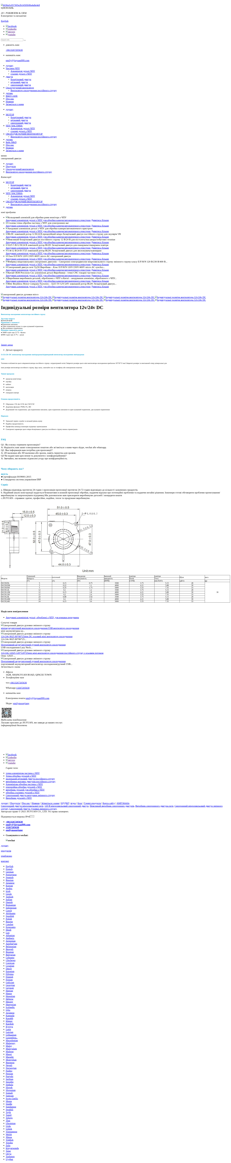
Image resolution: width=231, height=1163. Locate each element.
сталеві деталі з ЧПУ (21, 73)
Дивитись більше (100, 220)
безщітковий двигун (21, 79)
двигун (9, 76)
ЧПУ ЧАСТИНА (14, 125)
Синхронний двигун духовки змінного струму (33, 808)
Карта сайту (109, 803)
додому (9, 65)
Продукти (11, 166)
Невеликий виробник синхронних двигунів (112, 806)
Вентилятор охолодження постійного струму (34, 90)
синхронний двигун (21, 85)
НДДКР (65, 803)
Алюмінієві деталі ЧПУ (23, 71)
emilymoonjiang (21, 703)
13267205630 (22, 687)
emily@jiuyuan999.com (17, 60)
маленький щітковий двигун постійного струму (30, 778)
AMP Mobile (123, 803)
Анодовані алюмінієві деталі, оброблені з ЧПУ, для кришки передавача (42, 617)
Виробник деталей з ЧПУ (19, 798)
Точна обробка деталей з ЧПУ (21, 776)
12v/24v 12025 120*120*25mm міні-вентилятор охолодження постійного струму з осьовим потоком (52, 653)
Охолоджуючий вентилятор (20, 87)
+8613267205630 (14, 50)
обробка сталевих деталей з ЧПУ (23, 792)
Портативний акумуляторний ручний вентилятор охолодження (33, 644)
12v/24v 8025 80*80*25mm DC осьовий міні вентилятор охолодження (36, 636)
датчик (9, 93)
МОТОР (10, 114)
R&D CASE (12, 96)
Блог (80, 803)
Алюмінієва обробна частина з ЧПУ (24, 784)
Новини (10, 101)
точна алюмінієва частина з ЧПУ (23, 773)
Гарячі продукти (92, 803)
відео (73, 803)
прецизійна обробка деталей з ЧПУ (24, 787)
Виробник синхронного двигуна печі (154, 806)
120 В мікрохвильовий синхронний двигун (67, 806)
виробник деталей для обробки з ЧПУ (25, 789)
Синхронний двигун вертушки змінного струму (30, 795)
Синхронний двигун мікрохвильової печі (22, 806)
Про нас (10, 98)
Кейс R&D (11, 142)
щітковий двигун (19, 82)
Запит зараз (7, 344)
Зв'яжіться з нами (15, 104)
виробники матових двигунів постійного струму (30, 781)
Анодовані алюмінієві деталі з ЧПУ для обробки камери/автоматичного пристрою (48, 220)
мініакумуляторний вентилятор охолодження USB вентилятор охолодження (40, 628)
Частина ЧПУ (13, 68)
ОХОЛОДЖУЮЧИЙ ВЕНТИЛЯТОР (24, 134)
